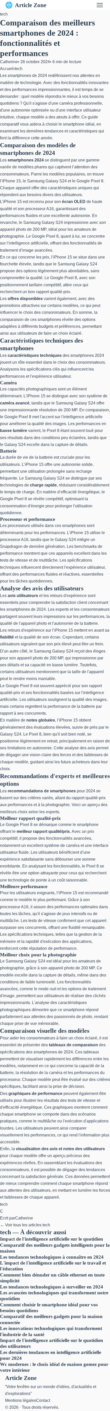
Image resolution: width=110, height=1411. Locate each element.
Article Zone (25, 5)
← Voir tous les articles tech (25, 1225)
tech (4, 14)
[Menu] (100, 5)
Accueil (7, 68)
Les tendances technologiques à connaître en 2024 (52, 1257)
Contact (43, 1400)
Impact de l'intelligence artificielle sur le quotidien (51, 1239)
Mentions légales (20, 1400)
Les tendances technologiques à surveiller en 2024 (51, 1287)
